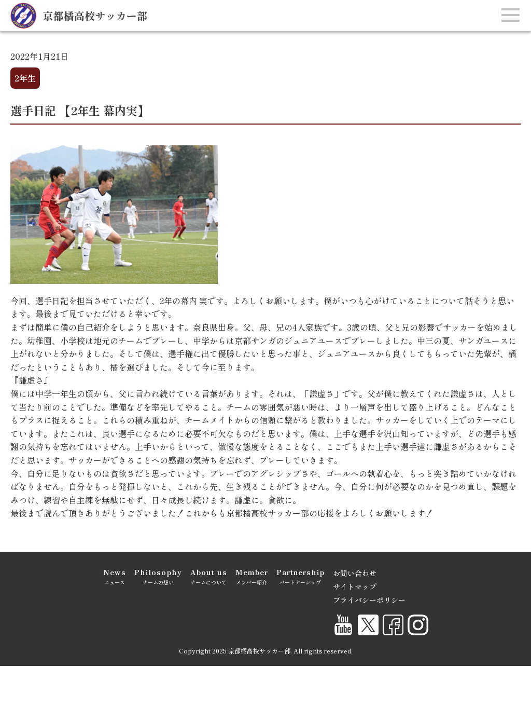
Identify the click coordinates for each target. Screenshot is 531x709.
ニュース (114, 576)
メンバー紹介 (251, 576)
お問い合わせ (354, 573)
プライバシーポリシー (369, 600)
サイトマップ (354, 586)
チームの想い (158, 576)
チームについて (208, 576)
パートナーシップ (300, 576)
